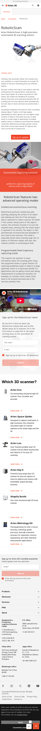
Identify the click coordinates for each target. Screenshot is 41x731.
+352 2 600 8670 (8, 638)
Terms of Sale (19, 697)
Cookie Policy (7, 699)
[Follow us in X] (20, 686)
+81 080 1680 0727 (29, 661)
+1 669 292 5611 (28, 632)
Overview (6, 12)
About (4, 613)
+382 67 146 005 (8, 676)
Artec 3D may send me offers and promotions (18, 579)
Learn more (15, 411)
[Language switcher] (38, 5)
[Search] (33, 5)
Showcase (6, 597)
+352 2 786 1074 (8, 641)
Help (4, 607)
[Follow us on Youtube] (37, 686)
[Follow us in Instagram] (11, 686)
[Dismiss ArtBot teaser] (30, 721)
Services (6, 602)
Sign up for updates (20, 137)
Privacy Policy (32, 697)
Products (6, 591)
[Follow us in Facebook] (3, 686)
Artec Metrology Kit (21, 523)
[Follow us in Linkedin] (29, 686)
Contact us (18, 699)
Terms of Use (7, 697)
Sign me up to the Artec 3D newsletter (22, 355)
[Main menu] (2, 5)
